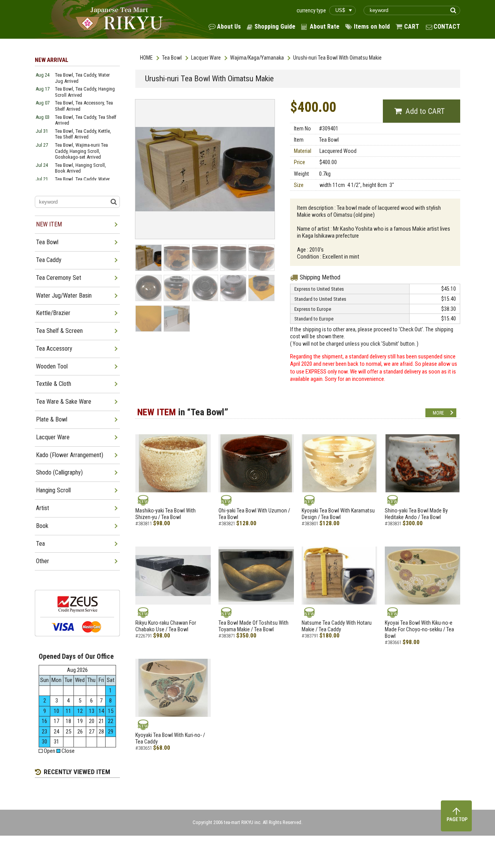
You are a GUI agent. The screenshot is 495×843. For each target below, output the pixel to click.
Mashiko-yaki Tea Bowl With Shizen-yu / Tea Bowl (165, 513)
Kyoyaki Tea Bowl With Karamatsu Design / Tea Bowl (338, 513)
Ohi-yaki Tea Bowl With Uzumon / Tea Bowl (254, 513)
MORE (438, 413)
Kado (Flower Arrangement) (69, 455)
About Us (229, 26)
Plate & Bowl (51, 419)
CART (411, 26)
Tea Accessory (54, 348)
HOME (146, 58)
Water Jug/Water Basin (64, 295)
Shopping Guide (274, 26)
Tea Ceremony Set (58, 277)
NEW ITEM (49, 224)
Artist (42, 508)
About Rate (325, 26)
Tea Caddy (48, 260)
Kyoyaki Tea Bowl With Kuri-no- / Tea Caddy (170, 738)
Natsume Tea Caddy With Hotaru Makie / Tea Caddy (337, 626)
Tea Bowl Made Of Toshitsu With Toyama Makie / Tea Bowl (253, 626)
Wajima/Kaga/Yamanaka (257, 58)
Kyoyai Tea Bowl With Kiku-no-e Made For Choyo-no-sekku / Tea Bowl (419, 629)
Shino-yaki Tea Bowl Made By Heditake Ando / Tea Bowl (416, 513)
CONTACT (447, 26)
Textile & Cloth (53, 383)
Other (42, 561)
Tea (40, 543)
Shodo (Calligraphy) (59, 472)
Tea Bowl (172, 58)
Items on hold (372, 26)
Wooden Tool (52, 366)
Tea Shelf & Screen (59, 330)
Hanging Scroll (53, 490)
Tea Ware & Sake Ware (63, 401)
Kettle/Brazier (53, 313)
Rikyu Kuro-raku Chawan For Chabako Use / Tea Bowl (165, 626)
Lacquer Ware (206, 58)
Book (42, 525)
